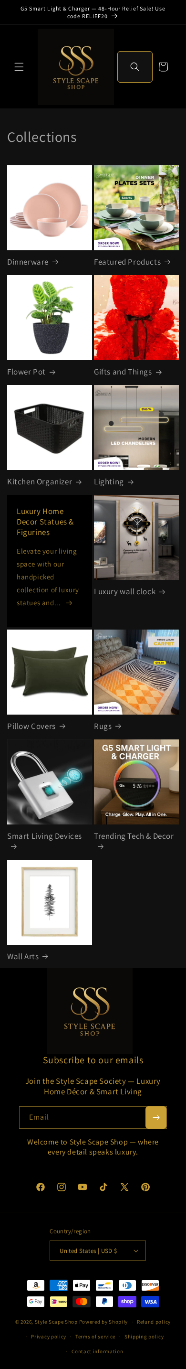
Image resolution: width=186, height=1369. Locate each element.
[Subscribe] (155, 1117)
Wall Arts (23, 956)
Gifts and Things (123, 371)
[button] (19, 66)
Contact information (97, 1351)
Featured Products (127, 262)
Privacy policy (48, 1336)
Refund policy (154, 1321)
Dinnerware (28, 262)
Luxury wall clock (124, 591)
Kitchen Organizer (39, 481)
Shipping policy (144, 1336)
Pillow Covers (31, 726)
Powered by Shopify (103, 1321)
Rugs (103, 726)
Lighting (109, 481)
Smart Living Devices (44, 836)
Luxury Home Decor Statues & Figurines (45, 521)
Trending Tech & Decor (134, 836)
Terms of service (95, 1336)
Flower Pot (26, 371)
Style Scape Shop (56, 1321)
